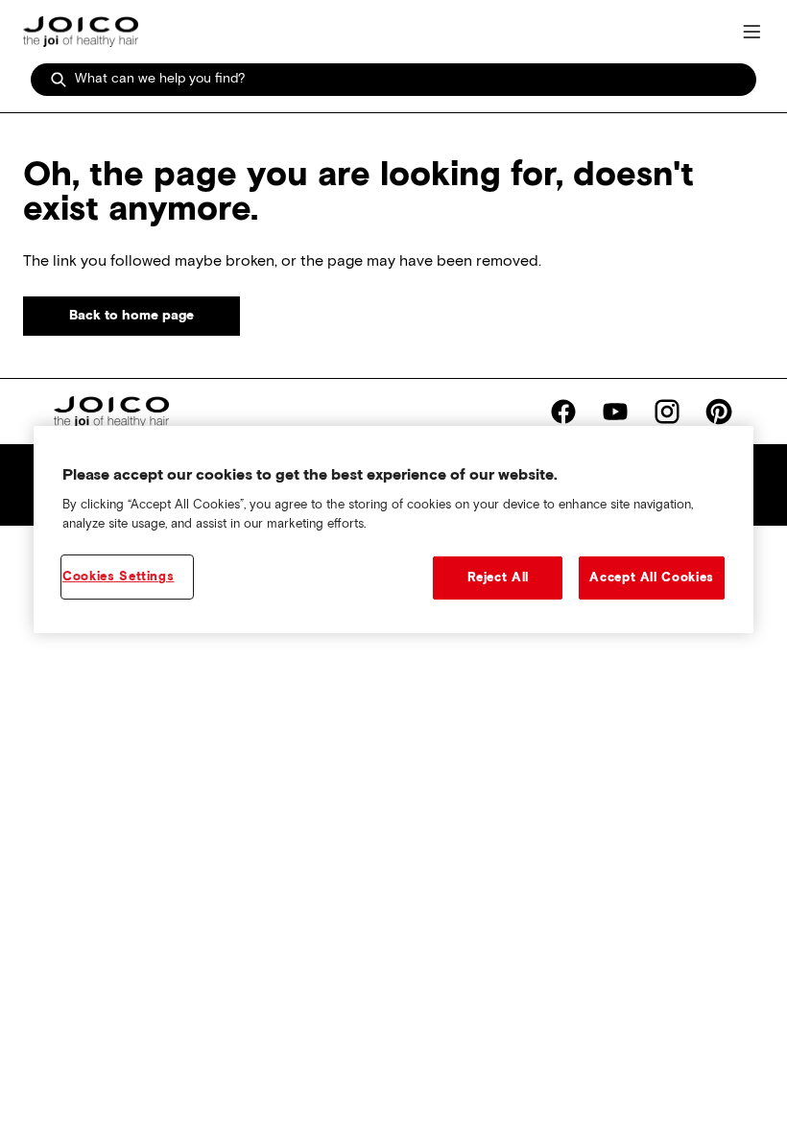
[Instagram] (667, 411)
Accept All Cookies (651, 577)
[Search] (58, 79)
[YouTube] (615, 411)
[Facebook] (563, 411)
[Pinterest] (718, 411)
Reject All (498, 577)
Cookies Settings (118, 576)
